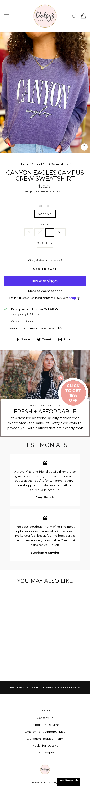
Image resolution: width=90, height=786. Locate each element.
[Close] (60, 377)
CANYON (45, 213)
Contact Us (45, 717)
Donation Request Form (45, 738)
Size (45, 224)
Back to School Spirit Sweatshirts (48, 687)
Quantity (45, 243)
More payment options (45, 290)
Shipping (30, 191)
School (45, 206)
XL (60, 232)
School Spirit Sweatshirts (50, 164)
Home (24, 164)
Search (45, 711)
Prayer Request (45, 752)
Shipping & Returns (45, 724)
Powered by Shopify (45, 782)
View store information (24, 321)
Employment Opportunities (45, 731)
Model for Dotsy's (45, 745)
